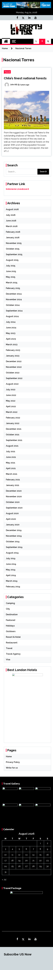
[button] (36, 41)
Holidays (10, 626)
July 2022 (10, 389)
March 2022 (11, 412)
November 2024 (14, 299)
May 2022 (10, 401)
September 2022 (14, 378)
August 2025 (12, 260)
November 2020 (14, 496)
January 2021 (12, 485)
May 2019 (10, 569)
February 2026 (13, 232)
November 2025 (13, 243)
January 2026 (12, 237)
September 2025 (14, 254)
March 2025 (11, 282)
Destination (12, 614)
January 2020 (12, 524)
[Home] (6, 41)
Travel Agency (13, 654)
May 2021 (10, 463)
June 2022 (11, 395)
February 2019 (13, 586)
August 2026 (12, 209)
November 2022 (14, 367)
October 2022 (12, 372)
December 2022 (13, 361)
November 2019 (14, 536)
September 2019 (14, 547)
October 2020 (13, 502)
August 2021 (12, 446)
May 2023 (10, 333)
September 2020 (14, 508)
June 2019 (11, 564)
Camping (10, 603)
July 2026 (10, 215)
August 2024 (12, 316)
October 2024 (13, 305)
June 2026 (11, 220)
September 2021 (14, 440)
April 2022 (11, 406)
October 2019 (12, 541)
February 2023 (13, 350)
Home (9, 756)
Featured (10, 620)
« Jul (4, 879)
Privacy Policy (13, 762)
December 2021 (13, 429)
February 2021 (13, 479)
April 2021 (11, 468)
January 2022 (12, 423)
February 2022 (13, 417)
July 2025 (10, 265)
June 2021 (11, 457)
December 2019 (13, 530)
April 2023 (11, 339)
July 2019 (10, 558)
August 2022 (12, 384)
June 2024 (11, 327)
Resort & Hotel (13, 637)
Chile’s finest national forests (25, 78)
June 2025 (11, 271)
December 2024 (14, 294)
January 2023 (12, 356)
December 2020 (14, 491)
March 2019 (11, 581)
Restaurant (11, 642)
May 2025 (10, 277)
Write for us (12, 768)
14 (33, 855)
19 (19, 860)
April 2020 (11, 519)
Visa (8, 659)
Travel (7, 72)
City (8, 609)
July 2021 (10, 451)
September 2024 (14, 311)
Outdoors (10, 631)
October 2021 (12, 434)
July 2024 (10, 322)
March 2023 (11, 344)
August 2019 (12, 553)
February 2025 (13, 288)
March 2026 (11, 226)
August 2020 (12, 513)
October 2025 (12, 249)
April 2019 (11, 575)
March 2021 (11, 474)
